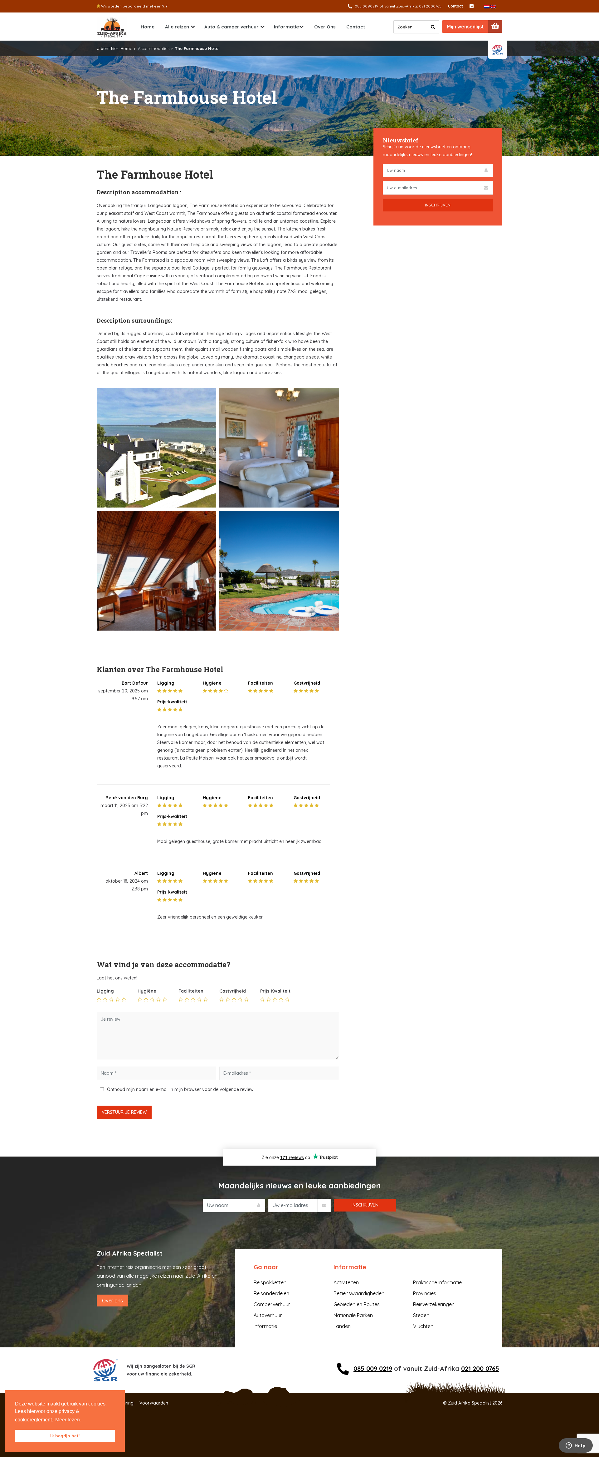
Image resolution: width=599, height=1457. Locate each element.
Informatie (286, 27)
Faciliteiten (190, 991)
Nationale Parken (353, 1315)
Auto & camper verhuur (231, 27)
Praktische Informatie (437, 1282)
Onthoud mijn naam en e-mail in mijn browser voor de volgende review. (181, 1089)
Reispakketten (270, 1282)
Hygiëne (147, 991)
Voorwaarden (153, 1403)
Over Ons (325, 27)
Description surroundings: (134, 320)
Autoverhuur (268, 1315)
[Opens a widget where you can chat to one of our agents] (575, 1446)
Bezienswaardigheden (359, 1293)
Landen (342, 1326)
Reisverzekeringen (434, 1304)
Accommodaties (153, 48)
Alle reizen (177, 27)
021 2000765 (430, 6)
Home (147, 27)
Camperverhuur (272, 1304)
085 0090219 (366, 6)
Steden (421, 1315)
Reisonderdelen (271, 1293)
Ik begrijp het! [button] (65, 1435)
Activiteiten (346, 1282)
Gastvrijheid (232, 991)
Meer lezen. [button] (68, 1419)
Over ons (112, 1300)
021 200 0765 (480, 1368)
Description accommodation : (139, 192)
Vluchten (423, 1326)
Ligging (105, 991)
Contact (455, 6)
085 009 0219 (372, 1368)
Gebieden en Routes (357, 1304)
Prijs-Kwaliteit (275, 991)
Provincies (424, 1293)
